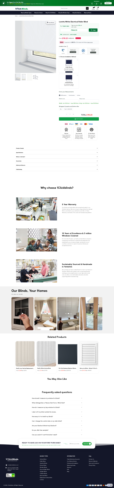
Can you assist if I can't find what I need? (44, 434)
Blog (68, 471)
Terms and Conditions (94, 463)
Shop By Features (77, 12)
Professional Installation (72, 463)
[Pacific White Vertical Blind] (25, 354)
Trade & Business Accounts (73, 459)
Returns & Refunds (93, 461)
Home (16, 16)
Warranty (69, 467)
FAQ (68, 469)
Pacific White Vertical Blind (22, 368)
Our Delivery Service (72, 461)
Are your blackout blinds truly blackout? (44, 425)
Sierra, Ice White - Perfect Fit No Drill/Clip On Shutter (72, 368)
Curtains (42, 479)
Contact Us (91, 459)
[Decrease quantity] (66, 114)
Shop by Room (87, 12)
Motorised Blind (43, 475)
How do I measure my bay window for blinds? (46, 407)
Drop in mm (82, 98)
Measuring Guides (71, 465)
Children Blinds (43, 473)
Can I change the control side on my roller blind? (47, 421)
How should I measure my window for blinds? (46, 398)
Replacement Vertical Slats (46, 477)
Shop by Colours (38, 12)
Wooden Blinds (43, 467)
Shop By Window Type (63, 12)
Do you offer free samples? (40, 430)
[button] (97, 8)
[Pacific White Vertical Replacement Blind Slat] (88, 354)
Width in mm (62, 98)
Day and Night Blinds (45, 469)
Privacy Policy (92, 465)
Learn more (90, 42)
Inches (78, 95)
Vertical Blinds (43, 459)
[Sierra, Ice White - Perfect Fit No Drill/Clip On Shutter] (67, 354)
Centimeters (72, 95)
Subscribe (87, 443)
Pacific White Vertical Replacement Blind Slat (91, 368)
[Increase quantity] (73, 114)
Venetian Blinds (43, 463)
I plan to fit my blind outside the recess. (44, 412)
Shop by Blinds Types (26, 12)
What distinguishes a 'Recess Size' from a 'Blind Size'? (48, 403)
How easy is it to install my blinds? (42, 416)
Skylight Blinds (43, 471)
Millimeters (63, 95)
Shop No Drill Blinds (50, 12)
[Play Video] (22, 314)
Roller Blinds (43, 461)
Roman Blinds (43, 465)
